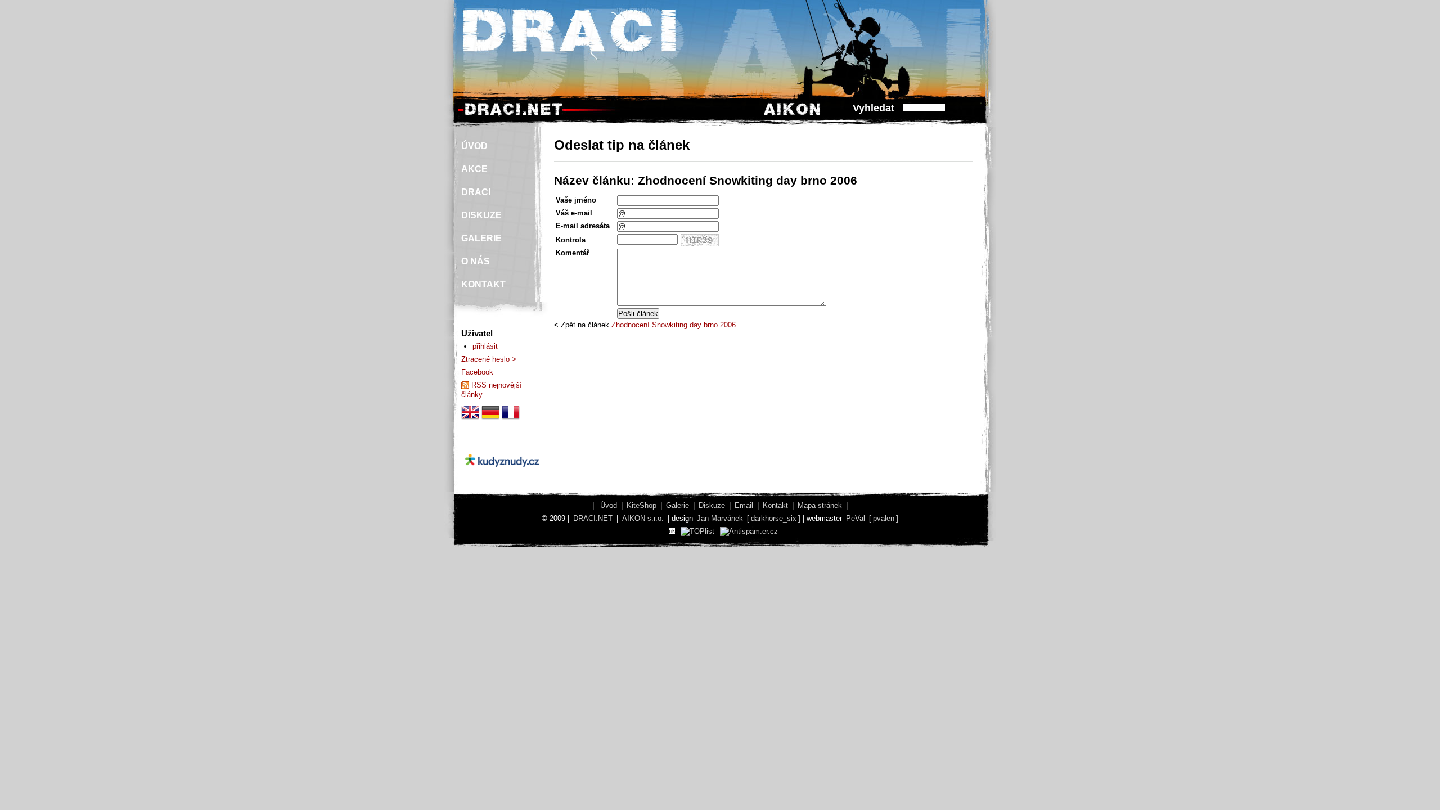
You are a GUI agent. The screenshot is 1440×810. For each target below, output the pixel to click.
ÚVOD (474, 146)
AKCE (474, 169)
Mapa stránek (820, 505)
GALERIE (481, 238)
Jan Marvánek (720, 518)
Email (744, 505)
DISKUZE (481, 215)
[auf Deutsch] (491, 419)
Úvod (608, 505)
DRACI (475, 192)
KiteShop (641, 505)
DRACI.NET (593, 518)
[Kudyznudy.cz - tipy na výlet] (502, 476)
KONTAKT (483, 284)
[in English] (470, 419)
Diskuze (712, 505)
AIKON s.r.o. (643, 518)
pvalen (883, 518)
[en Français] (511, 419)
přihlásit (485, 346)
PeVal (855, 518)
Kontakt (775, 505)
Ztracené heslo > (488, 359)
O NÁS (475, 261)
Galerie (677, 505)
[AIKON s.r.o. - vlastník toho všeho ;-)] (792, 114)
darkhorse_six (773, 518)
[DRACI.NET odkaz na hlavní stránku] (513, 114)
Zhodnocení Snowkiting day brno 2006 (673, 325)
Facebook (477, 372)
